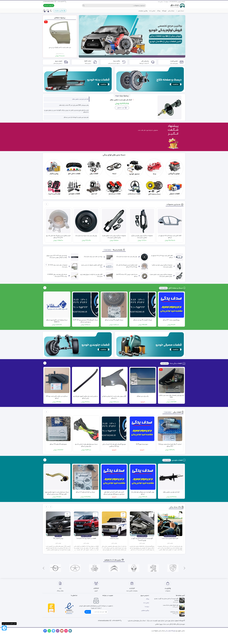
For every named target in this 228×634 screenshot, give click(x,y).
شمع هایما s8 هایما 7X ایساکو (58, 444)
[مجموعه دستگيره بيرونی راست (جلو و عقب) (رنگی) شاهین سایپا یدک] (114, 221)
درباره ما (166, 1)
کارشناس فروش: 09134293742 (177, 1)
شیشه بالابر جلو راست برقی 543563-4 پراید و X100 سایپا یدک (57, 275)
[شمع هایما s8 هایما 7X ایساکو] (58, 429)
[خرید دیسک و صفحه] (150, 79)
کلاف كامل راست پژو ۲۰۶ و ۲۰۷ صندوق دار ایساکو (169, 237)
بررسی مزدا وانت (114, 538)
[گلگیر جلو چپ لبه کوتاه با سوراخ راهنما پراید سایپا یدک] (109, 276)
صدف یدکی (171, 11)
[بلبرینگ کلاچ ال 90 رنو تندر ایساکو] (142, 305)
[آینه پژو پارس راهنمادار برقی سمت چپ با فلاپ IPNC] (171, 380)
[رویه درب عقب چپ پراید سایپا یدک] (109, 257)
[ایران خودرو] (172, 568)
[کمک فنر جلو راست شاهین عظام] (169, 107)
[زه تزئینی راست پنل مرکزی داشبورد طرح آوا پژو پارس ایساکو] (85, 380)
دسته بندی (181, 11)
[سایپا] (94, 568)
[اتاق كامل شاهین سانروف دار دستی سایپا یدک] (109, 266)
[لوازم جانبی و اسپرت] (53, 188)
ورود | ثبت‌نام (48, 5)
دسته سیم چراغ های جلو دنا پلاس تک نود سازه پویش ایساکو (86, 445)
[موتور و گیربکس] (174, 168)
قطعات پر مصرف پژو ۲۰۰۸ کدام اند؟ (86, 538)
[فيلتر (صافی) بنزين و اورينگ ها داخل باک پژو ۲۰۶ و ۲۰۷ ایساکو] (58, 221)
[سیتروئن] (114, 568)
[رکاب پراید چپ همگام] (142, 380)
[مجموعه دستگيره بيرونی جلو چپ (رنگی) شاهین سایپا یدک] (142, 221)
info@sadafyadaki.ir (49, 1)
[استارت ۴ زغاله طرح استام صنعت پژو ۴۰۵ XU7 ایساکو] (170, 429)
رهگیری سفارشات (143, 11)
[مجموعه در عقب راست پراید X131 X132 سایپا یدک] (74, 266)
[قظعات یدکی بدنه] (78, 79)
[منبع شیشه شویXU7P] (142, 429)
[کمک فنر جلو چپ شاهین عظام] (171, 477)
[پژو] (153, 568)
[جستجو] (83, 5)
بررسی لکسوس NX (58, 538)
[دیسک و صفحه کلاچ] (154, 188)
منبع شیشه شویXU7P (142, 444)
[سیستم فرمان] (134, 188)
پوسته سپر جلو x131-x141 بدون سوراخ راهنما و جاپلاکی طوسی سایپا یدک (57, 256)
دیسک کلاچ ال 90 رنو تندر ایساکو (114, 320)
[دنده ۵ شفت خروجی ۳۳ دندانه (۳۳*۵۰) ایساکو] (144, 276)
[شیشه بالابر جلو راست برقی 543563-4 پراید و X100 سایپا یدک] (74, 276)
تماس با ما (160, 1)
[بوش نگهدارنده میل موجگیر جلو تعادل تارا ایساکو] (142, 477)
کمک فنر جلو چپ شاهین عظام (171, 492)
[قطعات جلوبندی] (74, 188)
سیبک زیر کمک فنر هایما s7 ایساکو (85, 492)
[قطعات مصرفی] (174, 188)
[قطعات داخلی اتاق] (74, 168)
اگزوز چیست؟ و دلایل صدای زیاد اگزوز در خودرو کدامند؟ (142, 539)
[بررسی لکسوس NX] (58, 523)
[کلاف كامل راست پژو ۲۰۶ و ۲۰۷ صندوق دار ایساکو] (170, 221)
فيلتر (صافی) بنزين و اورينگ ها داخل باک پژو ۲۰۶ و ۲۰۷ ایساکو (58, 237)
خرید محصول (120, 108)
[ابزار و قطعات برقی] (94, 168)
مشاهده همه (108, 250)
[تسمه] (114, 168)
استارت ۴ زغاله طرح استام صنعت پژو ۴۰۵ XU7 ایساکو (170, 445)
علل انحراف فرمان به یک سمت (170, 538)
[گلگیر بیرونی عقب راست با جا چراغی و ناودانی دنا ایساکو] (114, 380)
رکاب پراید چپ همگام (143, 396)
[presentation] (46, 204)
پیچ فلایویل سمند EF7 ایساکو (171, 320)
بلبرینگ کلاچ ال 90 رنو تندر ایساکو (143, 320)
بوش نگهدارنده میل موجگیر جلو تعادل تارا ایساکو (142, 493)
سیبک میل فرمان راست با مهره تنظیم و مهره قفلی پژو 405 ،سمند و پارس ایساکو (57, 493)
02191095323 (61, 1)
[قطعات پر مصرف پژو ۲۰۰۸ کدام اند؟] (86, 523)
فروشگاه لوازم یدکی (170, 631)
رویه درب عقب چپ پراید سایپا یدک (93, 256)
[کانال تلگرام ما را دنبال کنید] (4, 628)
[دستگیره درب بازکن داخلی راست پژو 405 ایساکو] (57, 380)
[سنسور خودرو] (134, 168)
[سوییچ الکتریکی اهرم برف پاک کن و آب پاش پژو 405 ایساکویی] (114, 429)
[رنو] (133, 568)
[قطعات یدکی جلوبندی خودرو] (78, 344)
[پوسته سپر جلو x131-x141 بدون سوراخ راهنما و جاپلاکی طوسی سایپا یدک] (74, 257)
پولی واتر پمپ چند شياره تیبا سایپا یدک (86, 236)
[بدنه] (154, 168)
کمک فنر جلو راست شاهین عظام (121, 100)
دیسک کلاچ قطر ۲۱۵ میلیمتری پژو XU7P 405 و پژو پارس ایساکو (85, 321)
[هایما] (55, 568)
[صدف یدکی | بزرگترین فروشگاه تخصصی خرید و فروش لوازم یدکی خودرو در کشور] (178, 5)
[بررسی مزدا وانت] (114, 523)
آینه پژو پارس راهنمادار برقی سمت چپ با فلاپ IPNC (171, 396)
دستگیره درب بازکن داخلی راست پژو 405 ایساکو (57, 397)
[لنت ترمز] (94, 188)
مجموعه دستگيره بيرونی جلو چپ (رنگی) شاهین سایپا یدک (142, 237)
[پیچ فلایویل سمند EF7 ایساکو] (171, 305)
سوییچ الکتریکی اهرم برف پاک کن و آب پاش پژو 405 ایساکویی (114, 445)
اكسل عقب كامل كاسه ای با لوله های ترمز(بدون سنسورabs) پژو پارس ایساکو (114, 493)
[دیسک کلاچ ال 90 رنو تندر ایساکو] (114, 305)
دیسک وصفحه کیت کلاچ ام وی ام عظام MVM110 (57, 321)
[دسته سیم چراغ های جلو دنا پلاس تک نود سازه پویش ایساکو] (86, 429)
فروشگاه (164, 11)
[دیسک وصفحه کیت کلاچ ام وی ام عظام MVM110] (57, 305)
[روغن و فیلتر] (53, 168)
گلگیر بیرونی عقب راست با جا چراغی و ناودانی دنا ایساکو (114, 397)
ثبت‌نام (88, 612)
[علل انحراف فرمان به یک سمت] (170, 523)
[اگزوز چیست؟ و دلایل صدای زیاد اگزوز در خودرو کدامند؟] (142, 523)
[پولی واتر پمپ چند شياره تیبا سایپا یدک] (86, 221)
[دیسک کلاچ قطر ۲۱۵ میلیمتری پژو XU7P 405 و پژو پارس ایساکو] (85, 305)
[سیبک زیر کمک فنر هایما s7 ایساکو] (85, 477)
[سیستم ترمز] (114, 188)
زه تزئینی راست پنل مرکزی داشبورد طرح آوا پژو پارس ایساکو (85, 397)
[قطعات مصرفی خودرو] (150, 344)
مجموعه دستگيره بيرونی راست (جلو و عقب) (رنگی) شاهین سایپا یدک (114, 237)
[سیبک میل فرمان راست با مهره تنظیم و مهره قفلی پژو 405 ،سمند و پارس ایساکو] (57, 477)
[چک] (75, 568)
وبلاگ (158, 11)
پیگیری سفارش (145, 610)
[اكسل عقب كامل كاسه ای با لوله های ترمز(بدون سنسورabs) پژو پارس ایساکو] (114, 477)
